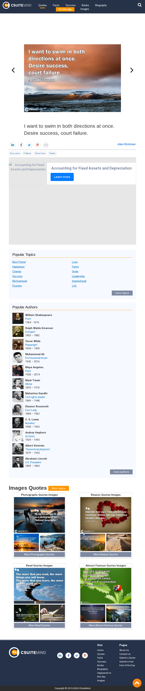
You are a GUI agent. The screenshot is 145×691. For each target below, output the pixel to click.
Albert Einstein (34, 445)
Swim (52, 153)
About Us (124, 650)
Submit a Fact (126, 661)
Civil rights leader (35, 397)
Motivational (19, 281)
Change (16, 271)
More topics (58, 488)
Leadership (78, 276)
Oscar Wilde (32, 341)
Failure (27, 153)
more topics (122, 293)
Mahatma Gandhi (36, 393)
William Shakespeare (38, 315)
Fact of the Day (127, 665)
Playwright (31, 344)
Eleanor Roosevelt (37, 406)
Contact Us (125, 654)
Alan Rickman (127, 144)
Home (100, 650)
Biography (101, 5)
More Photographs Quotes (39, 554)
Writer (28, 384)
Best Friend (19, 262)
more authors (121, 471)
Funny (75, 266)
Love (75, 262)
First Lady (31, 410)
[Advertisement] (72, 214)
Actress (30, 436)
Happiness (18, 266)
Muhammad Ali (34, 354)
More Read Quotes (39, 625)
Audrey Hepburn (35, 432)
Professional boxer (36, 358)
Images (84, 8)
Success (70, 5)
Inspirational (79, 281)
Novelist (30, 423)
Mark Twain (32, 380)
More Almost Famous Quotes (105, 625)
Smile (75, 271)
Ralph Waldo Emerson (39, 328)
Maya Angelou (34, 367)
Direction (40, 153)
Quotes (42, 5)
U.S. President (33, 462)
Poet (28, 318)
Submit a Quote (127, 657)
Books (85, 5)
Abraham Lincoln (36, 458)
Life (74, 285)
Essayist (30, 331)
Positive (17, 285)
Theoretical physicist (37, 449)
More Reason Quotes (106, 554)
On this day (65, 9)
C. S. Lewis (32, 419)
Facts (56, 5)
